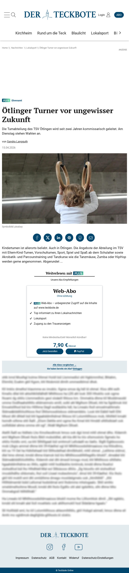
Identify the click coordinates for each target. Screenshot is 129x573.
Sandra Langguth (17, 141)
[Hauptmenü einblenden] (7, 14)
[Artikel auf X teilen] (48, 238)
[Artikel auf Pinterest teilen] (69, 238)
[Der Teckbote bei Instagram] (50, 547)
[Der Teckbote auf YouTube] (78, 547)
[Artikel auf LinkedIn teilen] (58, 238)
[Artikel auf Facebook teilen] (37, 238)
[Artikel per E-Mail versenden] (91, 238)
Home (5, 47)
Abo (119, 15)
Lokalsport (31, 47)
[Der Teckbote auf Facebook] (63, 547)
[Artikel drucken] (80, 238)
